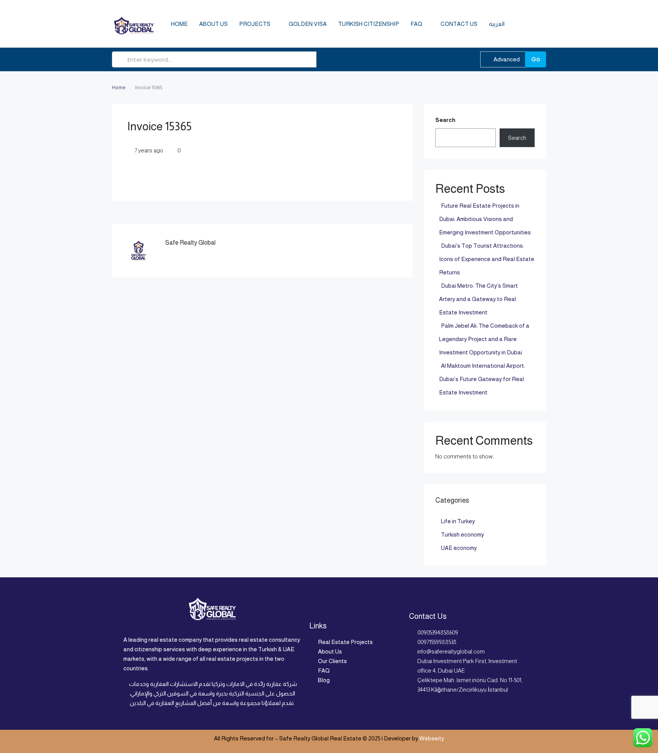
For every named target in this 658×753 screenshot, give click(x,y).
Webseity (431, 738)
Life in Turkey (458, 521)
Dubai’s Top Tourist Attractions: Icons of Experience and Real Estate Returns (486, 259)
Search (445, 120)
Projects (254, 24)
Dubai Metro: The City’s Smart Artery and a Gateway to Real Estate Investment (478, 299)
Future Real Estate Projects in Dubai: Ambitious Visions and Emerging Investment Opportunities (485, 219)
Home (179, 24)
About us (213, 24)
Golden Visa (308, 24)
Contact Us (459, 24)
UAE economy (459, 548)
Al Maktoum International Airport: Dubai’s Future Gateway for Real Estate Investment (482, 379)
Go (535, 59)
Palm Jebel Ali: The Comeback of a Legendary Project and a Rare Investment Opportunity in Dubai (484, 339)
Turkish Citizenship (368, 24)
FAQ (416, 24)
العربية (497, 24)
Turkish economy (462, 534)
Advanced (506, 59)
